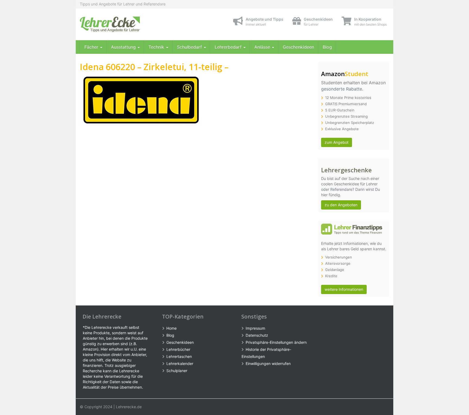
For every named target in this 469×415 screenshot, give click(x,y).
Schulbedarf (190, 47)
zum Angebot (336, 142)
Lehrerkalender (179, 363)
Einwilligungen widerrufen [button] (268, 363)
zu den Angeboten (341, 204)
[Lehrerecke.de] (129, 24)
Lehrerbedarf (229, 47)
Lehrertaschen (179, 356)
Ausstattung (124, 47)
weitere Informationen (344, 289)
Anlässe (262, 47)
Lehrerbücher (178, 349)
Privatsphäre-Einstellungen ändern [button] (276, 342)
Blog (327, 47)
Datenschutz (257, 335)
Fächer (92, 47)
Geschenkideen (298, 47)
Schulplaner (176, 370)
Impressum (255, 328)
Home (171, 328)
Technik (157, 47)
